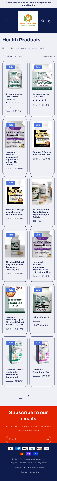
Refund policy (26, 463)
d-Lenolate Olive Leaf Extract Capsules (14, 96)
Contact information (30, 472)
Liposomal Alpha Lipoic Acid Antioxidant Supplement (14, 373)
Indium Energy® (41, 317)
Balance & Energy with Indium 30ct (42, 153)
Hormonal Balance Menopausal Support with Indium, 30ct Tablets (12, 158)
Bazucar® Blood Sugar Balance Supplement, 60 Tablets (41, 213)
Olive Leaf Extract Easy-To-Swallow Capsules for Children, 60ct (15, 266)
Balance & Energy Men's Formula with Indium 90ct (15, 212)
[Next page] (36, 396)
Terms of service (21, 467)
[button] (6, 21)
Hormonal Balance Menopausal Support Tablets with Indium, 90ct (42, 267)
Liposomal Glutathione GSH (41, 371)
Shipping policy (38, 467)
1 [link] (20, 396)
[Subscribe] (47, 439)
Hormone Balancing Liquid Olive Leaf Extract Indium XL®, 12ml (15, 321)
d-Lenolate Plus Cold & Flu (41, 95)
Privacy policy (41, 463)
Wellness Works (27, 459)
